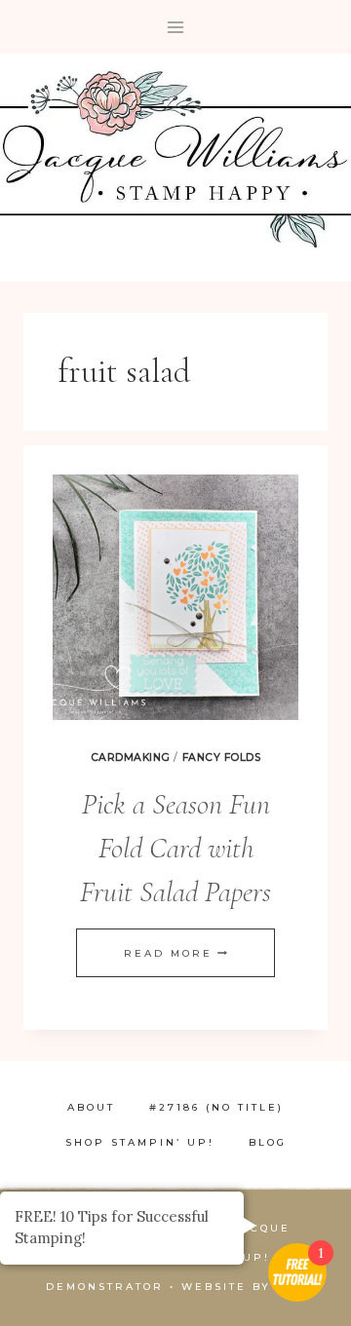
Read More (175, 953)
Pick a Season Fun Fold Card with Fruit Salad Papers (175, 848)
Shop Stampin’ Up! (139, 1142)
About (91, 1107)
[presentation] (175, 597)
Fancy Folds (221, 757)
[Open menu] (176, 27)
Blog (268, 1142)
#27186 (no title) (216, 1107)
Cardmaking (131, 757)
